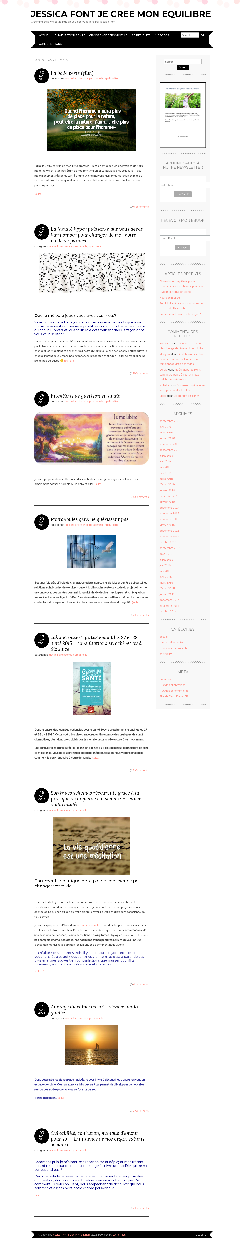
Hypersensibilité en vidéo (175, 291)
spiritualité (141, 35)
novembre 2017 (169, 513)
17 (41, 637)
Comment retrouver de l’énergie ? (180, 314)
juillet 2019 (166, 455)
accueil (44, 35)
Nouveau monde (170, 297)
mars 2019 (166, 478)
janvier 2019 (167, 490)
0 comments (141, 206)
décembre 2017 (169, 507)
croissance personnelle (108, 35)
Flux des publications (172, 685)
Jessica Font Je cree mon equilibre (121, 14)
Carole (164, 369)
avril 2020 (166, 426)
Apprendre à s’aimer (186, 395)
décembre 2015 (169, 530)
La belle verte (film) (72, 73)
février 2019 (167, 484)
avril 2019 (166, 473)
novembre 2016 (169, 519)
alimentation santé (69, 35)
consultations (50, 43)
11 (41, 1006)
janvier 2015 (167, 594)
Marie (163, 395)
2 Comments (141, 615)
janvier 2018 (167, 501)
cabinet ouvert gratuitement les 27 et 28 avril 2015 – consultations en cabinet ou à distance (96, 643)
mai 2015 (165, 571)
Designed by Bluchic (201, 1235)
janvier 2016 (167, 525)
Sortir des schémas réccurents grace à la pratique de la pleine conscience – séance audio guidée (96, 799)
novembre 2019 (169, 444)
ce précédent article (89, 925)
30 (41, 72)
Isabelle (164, 385)
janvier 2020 (167, 438)
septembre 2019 (170, 450)
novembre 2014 (169, 605)
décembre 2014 (169, 600)
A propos (162, 35)
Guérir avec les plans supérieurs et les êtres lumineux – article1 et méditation (180, 374)
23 (41, 518)
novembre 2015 (169, 536)
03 (41, 1132)
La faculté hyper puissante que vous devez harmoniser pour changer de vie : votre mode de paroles (97, 235)
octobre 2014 (168, 611)
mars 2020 (166, 432)
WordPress (119, 1234)
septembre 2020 (170, 421)
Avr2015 (41, 77)
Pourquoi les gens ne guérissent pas (90, 519)
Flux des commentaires (174, 690)
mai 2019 (165, 467)
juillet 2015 (166, 559)
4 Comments (141, 497)
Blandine (165, 343)
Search (183, 67)
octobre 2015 (168, 542)
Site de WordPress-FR (174, 696)
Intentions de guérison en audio (85, 396)
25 (41, 395)
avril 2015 (166, 577)
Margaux (165, 354)
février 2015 (167, 588)
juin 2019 (165, 461)
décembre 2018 (169, 496)
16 (41, 792)
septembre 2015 (170, 548)
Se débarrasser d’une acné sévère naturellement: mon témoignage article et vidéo (182, 359)
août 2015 (166, 554)
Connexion (166, 679)
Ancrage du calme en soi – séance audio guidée (94, 1009)
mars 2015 (166, 582)
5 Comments (141, 373)
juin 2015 (165, 565)
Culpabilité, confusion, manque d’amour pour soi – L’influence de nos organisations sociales (98, 1139)
